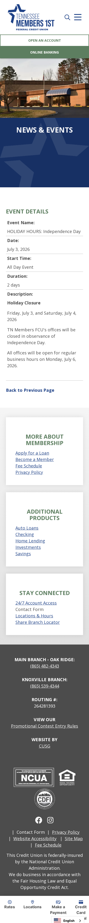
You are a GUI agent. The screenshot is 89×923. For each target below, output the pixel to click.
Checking (24, 534)
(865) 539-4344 (44, 686)
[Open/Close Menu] (78, 17)
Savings (23, 553)
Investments (28, 547)
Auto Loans (26, 528)
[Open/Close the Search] (67, 17)
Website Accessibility (34, 838)
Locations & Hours (34, 616)
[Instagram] (50, 820)
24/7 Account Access (36, 603)
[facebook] (38, 820)
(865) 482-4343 (44, 666)
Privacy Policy (29, 472)
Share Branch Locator (37, 622)
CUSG (44, 746)
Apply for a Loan (32, 453)
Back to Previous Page (30, 390)
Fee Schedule (28, 466)
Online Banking (44, 52)
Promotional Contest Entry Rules (44, 726)
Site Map (74, 838)
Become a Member (34, 459)
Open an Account (44, 40)
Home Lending (30, 541)
